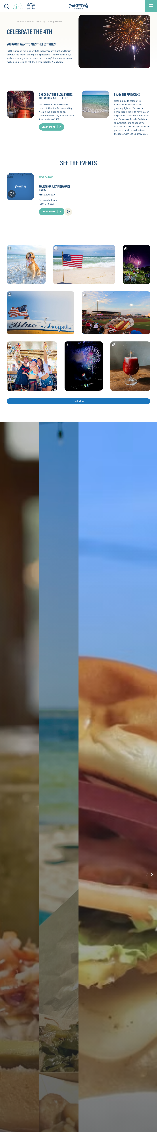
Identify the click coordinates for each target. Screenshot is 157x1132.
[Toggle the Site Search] (7, 6)
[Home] (78, 6)
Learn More (48, 211)
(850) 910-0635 (47, 203)
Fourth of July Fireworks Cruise (54, 188)
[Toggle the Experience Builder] (18, 6)
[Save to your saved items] (12, 194)
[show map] (68, 212)
